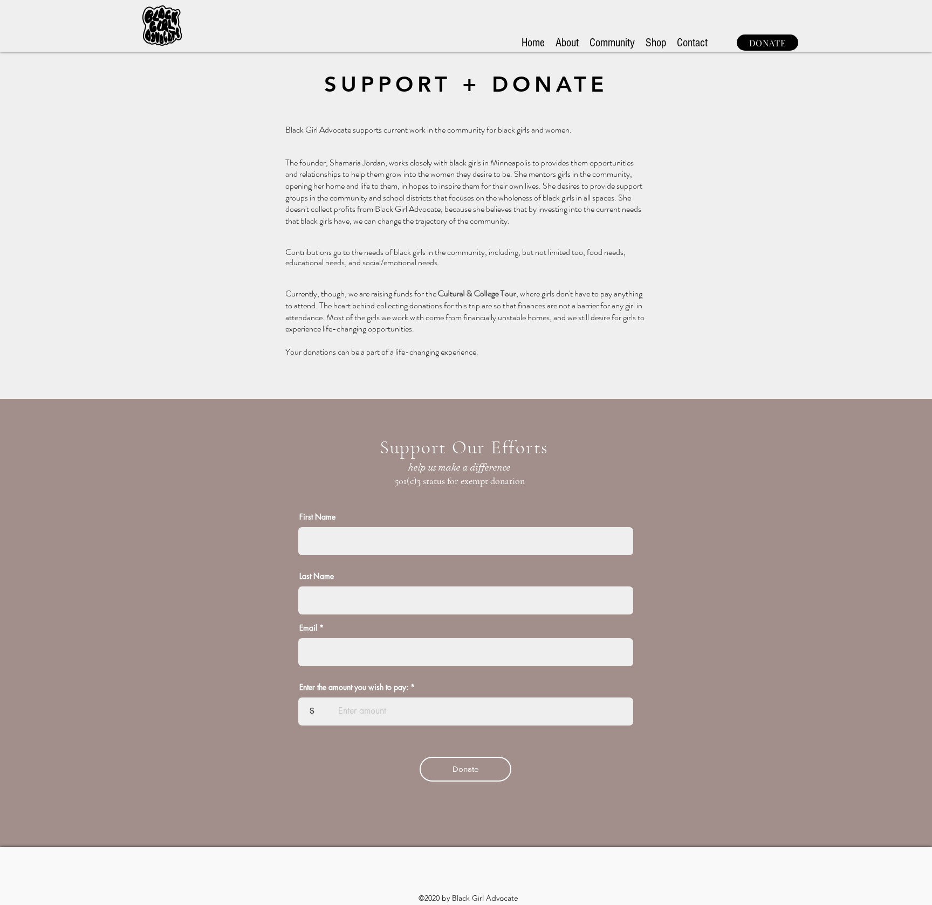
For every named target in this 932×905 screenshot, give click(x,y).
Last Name (316, 576)
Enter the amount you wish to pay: (353, 687)
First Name (317, 517)
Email (308, 628)
